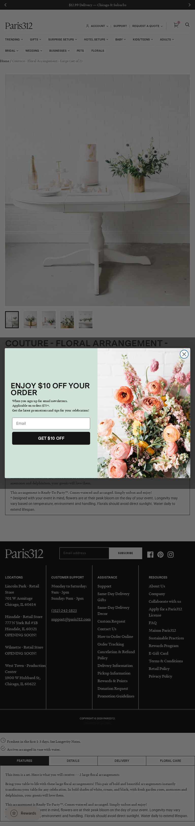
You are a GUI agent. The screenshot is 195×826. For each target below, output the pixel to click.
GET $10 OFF (51, 437)
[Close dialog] (184, 354)
